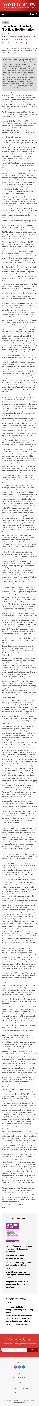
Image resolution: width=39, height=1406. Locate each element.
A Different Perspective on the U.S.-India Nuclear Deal (18, 1257)
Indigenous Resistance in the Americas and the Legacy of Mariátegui (17, 1284)
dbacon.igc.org (19, 60)
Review (5, 22)
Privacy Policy (19, 1392)
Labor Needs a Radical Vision (17, 1325)
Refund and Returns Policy (19, 1389)
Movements (27, 36)
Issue (29, 43)
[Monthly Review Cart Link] (33, 14)
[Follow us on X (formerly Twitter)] (19, 1367)
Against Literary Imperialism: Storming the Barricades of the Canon (18, 1275)
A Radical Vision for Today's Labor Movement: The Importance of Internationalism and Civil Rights (19, 1318)
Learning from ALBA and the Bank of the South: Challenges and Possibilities (19, 1249)
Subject (4, 36)
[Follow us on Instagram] (15, 1367)
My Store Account (19, 1377)
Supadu (23, 1403)
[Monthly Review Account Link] (30, 14)
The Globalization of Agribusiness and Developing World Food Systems (19, 1265)
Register (19, 1374)
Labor (34, 36)
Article (23, 43)
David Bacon (8, 34)
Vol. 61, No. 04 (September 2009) (16, 39)
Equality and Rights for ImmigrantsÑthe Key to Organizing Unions (19, 1309)
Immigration (19, 36)
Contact (20, 1383)
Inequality (10, 36)
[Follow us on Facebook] (23, 1367)
